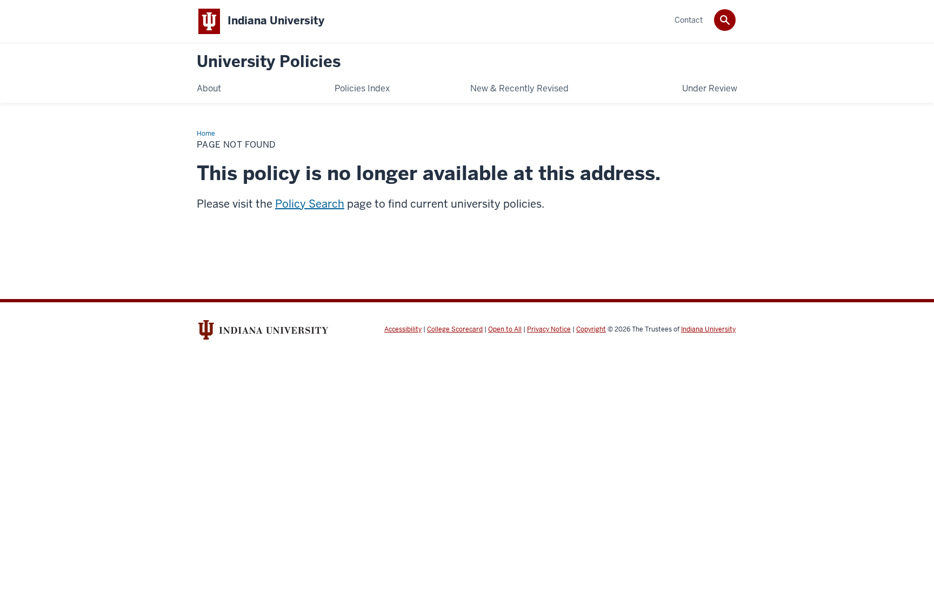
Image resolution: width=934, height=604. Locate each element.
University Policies (269, 62)
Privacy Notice (549, 329)
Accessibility (403, 329)
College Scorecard (455, 329)
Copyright (591, 329)
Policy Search (309, 204)
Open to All (505, 329)
